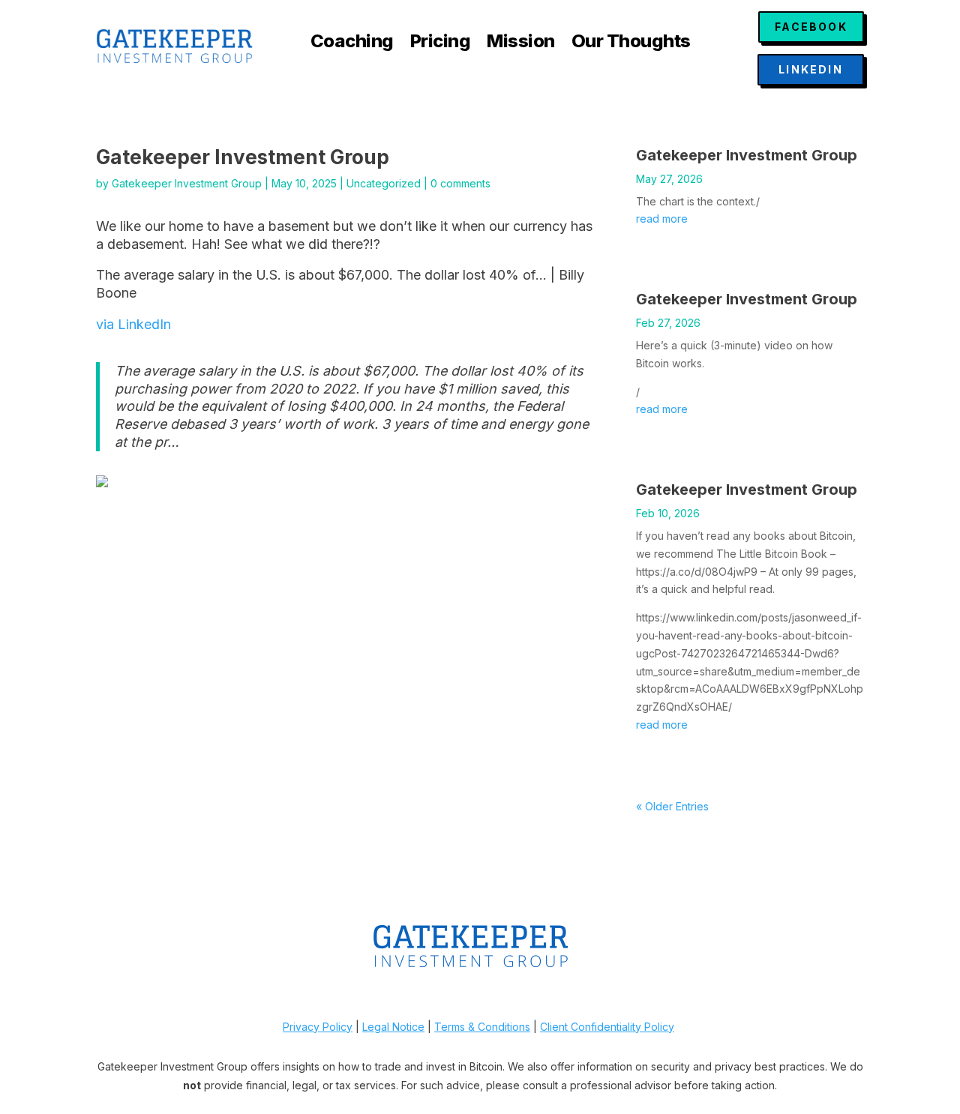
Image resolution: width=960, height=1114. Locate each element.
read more (662, 218)
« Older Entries (672, 806)
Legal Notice (393, 1026)
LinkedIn (810, 69)
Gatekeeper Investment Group (187, 183)
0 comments (460, 183)
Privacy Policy (317, 1026)
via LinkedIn (133, 324)
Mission (521, 44)
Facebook (811, 26)
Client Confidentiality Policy (607, 1026)
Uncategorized (383, 183)
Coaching (352, 44)
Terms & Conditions (482, 1026)
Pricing (440, 44)
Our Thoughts (631, 44)
